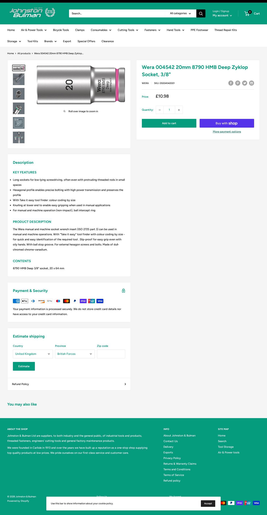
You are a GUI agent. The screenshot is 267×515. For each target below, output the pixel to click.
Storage (12, 41)
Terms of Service (173, 475)
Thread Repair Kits (226, 30)
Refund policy (171, 480)
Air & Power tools (228, 452)
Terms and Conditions (176, 469)
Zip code (102, 346)
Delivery (168, 446)
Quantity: (147, 110)
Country (18, 346)
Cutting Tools (126, 30)
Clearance (108, 41)
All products (24, 53)
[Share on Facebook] (230, 82)
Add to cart (169, 123)
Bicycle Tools (61, 30)
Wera (145, 83)
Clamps (79, 30)
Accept (208, 503)
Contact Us (170, 441)
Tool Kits (32, 41)
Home (11, 30)
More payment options (227, 131)
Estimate (23, 366)
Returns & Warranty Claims (179, 463)
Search (222, 441)
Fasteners (150, 30)
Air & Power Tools (32, 30)
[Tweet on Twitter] (244, 82)
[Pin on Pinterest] (237, 82)
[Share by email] (251, 82)
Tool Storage (226, 446)
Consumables (99, 30)
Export (67, 41)
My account (221, 15)
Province (60, 346)
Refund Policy (20, 384)
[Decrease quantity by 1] (159, 110)
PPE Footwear (199, 30)
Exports (168, 452)
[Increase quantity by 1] (179, 110)
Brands (48, 41)
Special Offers (86, 41)
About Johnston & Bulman (179, 435)
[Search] (200, 13)
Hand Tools (173, 30)
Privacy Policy (172, 458)
